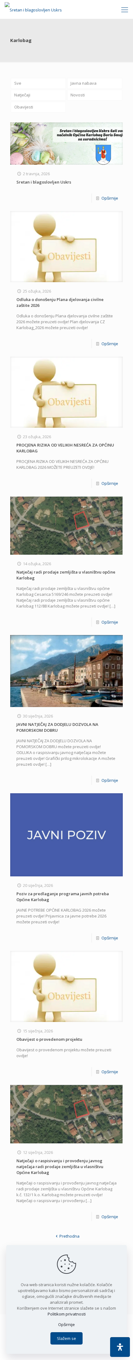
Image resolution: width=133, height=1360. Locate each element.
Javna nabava (84, 83)
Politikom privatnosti (67, 1314)
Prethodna (69, 1236)
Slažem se (66, 1338)
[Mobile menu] (124, 9)
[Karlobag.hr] (33, 9)
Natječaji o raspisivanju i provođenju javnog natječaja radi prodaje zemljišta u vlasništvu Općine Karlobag (59, 1166)
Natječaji (22, 95)
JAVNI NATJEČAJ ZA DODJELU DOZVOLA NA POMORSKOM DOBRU (57, 727)
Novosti (78, 95)
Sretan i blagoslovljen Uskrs (43, 182)
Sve (17, 83)
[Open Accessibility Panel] (120, 1347)
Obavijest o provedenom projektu (49, 1039)
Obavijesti (23, 107)
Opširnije (109, 198)
